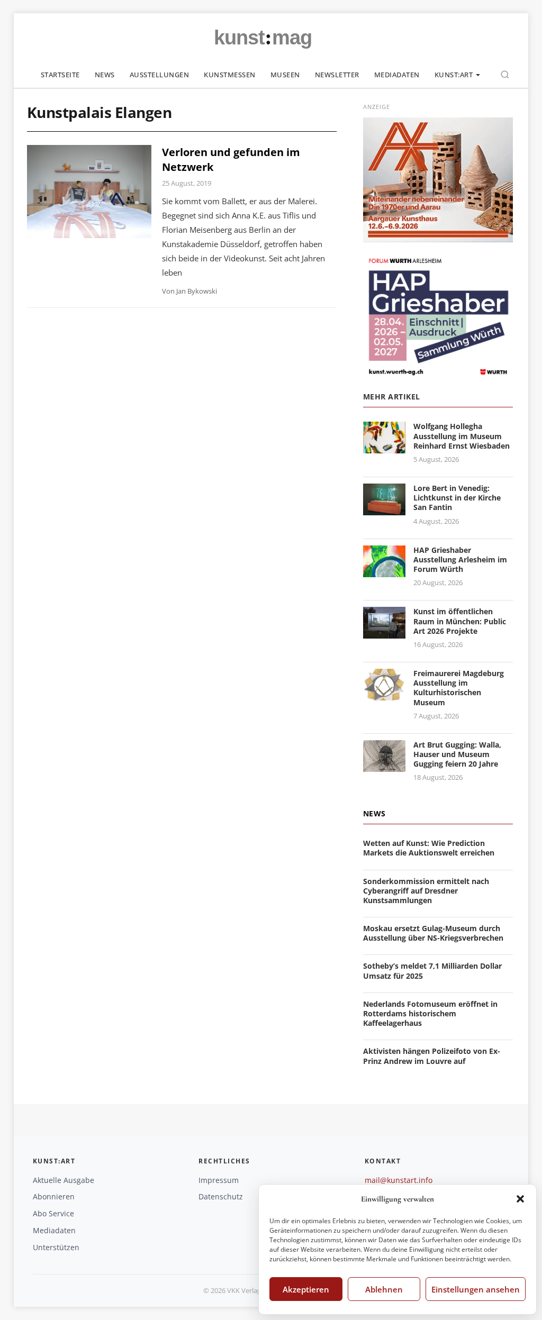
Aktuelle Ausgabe (63, 1180)
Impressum (218, 1180)
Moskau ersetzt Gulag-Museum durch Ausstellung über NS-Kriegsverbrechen (433, 933)
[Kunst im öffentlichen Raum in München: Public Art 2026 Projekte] (384, 632)
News (105, 74)
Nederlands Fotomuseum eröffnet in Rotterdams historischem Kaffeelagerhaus (430, 1013)
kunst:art (454, 74)
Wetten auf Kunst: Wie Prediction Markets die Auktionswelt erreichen (428, 848)
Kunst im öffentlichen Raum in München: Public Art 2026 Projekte (459, 620)
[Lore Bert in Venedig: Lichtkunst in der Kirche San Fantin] (384, 509)
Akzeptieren (306, 1289)
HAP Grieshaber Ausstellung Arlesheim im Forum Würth (460, 559)
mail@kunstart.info (398, 1180)
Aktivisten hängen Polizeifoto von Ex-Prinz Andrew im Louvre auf (431, 1056)
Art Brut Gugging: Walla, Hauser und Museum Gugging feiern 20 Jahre (457, 754)
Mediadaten (397, 74)
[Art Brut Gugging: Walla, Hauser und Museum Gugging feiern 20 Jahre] (384, 765)
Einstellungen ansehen (475, 1289)
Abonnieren (54, 1196)
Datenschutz (220, 1196)
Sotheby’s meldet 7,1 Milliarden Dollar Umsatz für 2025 (432, 970)
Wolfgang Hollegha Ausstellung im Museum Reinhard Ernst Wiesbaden (461, 435)
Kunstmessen (230, 74)
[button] (520, 1199)
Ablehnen (384, 1289)
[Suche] (505, 74)
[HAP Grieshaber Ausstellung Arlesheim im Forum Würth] (384, 571)
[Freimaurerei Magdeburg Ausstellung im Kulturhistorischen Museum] (384, 694)
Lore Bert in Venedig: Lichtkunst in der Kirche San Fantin (457, 497)
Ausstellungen (159, 74)
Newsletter (337, 74)
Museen (285, 74)
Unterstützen (56, 1247)
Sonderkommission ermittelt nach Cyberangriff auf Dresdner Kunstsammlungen (426, 890)
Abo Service (53, 1213)
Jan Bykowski (196, 291)
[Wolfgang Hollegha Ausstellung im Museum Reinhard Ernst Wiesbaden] (384, 447)
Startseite (60, 74)
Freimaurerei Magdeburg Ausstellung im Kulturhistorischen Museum (458, 687)
